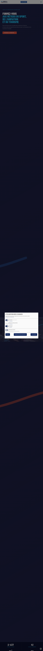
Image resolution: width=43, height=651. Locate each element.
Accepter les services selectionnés (20, 334)
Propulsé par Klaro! (34, 336)
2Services (10, 324)
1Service (10, 327)
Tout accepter (34, 334)
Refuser (8, 334)
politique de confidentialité (9, 316)
